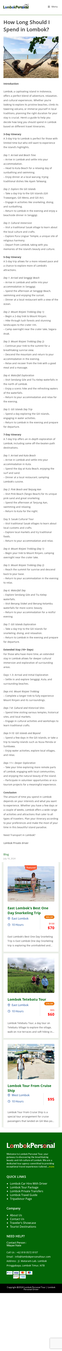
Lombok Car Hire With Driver (28, 1183)
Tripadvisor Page (21, 1199)
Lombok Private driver (16, 843)
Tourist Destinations (23, 1227)
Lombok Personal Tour (34, 1287)
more (51, 1166)
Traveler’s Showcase (23, 1223)
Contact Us (17, 1219)
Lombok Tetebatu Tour (27, 999)
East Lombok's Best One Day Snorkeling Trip (28, 910)
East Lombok (20, 918)
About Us (16, 1215)
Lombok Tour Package (24, 1187)
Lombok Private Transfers (26, 1191)
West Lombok (20, 1095)
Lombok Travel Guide (23, 1195)
